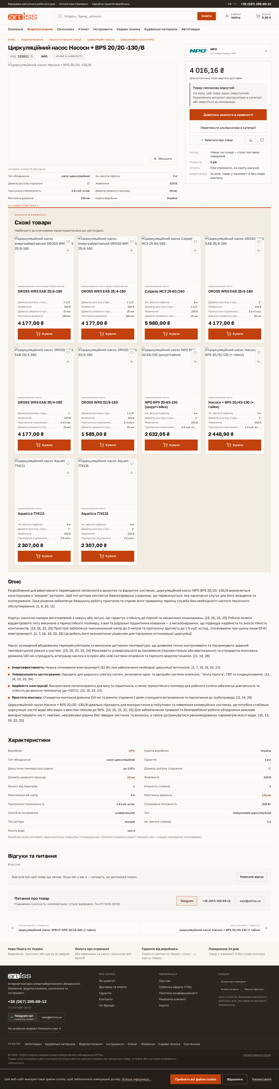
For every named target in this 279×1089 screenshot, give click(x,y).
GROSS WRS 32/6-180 (99, 402)
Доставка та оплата (113, 987)
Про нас (165, 980)
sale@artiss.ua (250, 901)
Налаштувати (261, 1079)
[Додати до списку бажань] (262, 140)
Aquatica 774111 (31, 513)
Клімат (132, 1044)
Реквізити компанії (172, 999)
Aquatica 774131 (94, 513)
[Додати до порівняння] (251, 140)
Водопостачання (90, 1044)
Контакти (106, 999)
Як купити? (107, 980)
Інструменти (115, 1044)
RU (235, 4)
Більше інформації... (136, 1079)
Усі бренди (106, 1005)
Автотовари (33, 1044)
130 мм (266, 795)
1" (269, 768)
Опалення (148, 1044)
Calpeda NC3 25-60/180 (164, 291)
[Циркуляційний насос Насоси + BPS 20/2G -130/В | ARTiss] (92, 113)
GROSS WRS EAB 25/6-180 (40, 291)
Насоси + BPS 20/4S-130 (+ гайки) (231, 404)
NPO (132, 750)
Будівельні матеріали (60, 1044)
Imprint (164, 1005)
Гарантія (105, 993)
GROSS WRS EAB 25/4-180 (103, 291)
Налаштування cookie (257, 1054)
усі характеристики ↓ (23, 205)
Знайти (206, 16)
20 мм (131, 777)
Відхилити (235, 1079)
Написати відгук (252, 876)
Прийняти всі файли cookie (195, 1079)
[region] (92, 113)
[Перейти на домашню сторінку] (27, 16)
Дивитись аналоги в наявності (228, 115)
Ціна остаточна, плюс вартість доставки (216, 78)
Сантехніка (192, 1044)
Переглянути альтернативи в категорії (228, 127)
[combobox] (130, 16)
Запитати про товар (219, 140)
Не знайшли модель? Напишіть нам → (34, 1028)
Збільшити (165, 158)
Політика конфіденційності (178, 993)
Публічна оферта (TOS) (175, 987)
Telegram (186, 901)
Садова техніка (169, 1044)
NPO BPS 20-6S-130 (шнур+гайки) (161, 404)
